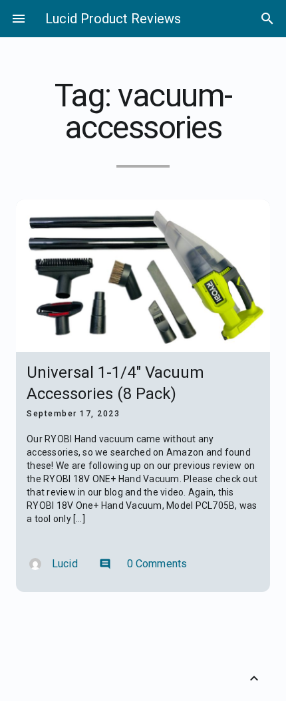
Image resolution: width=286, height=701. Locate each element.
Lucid (65, 563)
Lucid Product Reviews (113, 19)
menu (19, 19)
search (267, 19)
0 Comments (143, 563)
